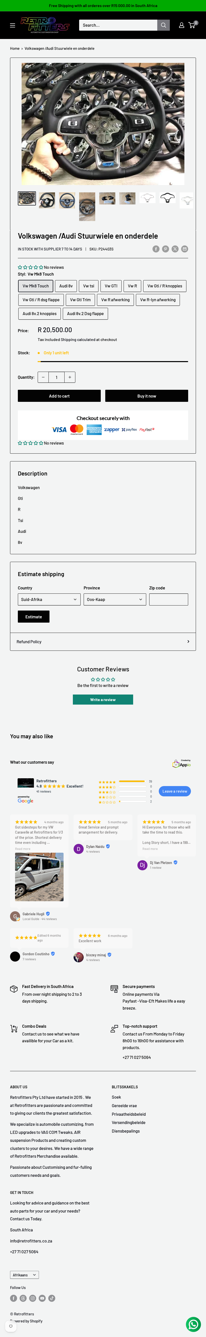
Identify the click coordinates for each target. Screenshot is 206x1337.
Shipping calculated (78, 339)
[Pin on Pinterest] (165, 248)
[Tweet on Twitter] (175, 248)
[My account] (181, 25)
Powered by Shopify (26, 1321)
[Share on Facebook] (156, 248)
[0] (192, 25)
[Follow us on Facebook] (13, 1298)
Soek (116, 1096)
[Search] (163, 25)
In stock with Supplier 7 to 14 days (50, 249)
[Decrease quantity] (43, 377)
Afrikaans (20, 1275)
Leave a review (175, 791)
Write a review (103, 699)
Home (15, 48)
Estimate (33, 616)
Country (25, 587)
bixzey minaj (96, 955)
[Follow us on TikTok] (51, 1298)
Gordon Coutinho (36, 954)
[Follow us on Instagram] (32, 1298)
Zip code (157, 587)
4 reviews (93, 851)
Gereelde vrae (124, 1105)
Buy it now (146, 395)
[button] (30, 267)
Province (92, 587)
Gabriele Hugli (33, 914)
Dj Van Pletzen (161, 862)
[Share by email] (184, 248)
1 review (156, 868)
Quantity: (26, 376)
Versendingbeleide (128, 1122)
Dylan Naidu (95, 846)
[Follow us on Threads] (23, 1298)
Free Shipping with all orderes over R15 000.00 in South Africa (103, 5)
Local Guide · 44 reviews (40, 919)
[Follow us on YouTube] (42, 1298)
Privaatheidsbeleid (129, 1113)
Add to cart (59, 395)
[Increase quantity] (70, 377)
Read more (22, 849)
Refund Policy (29, 641)
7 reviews (29, 959)
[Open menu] (12, 25)
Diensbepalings (126, 1130)
